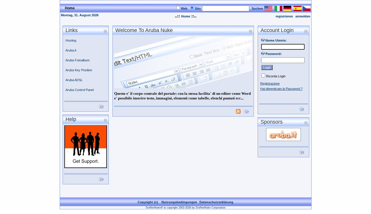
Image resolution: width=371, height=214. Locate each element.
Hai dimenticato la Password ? (281, 88)
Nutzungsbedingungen (179, 202)
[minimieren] (105, 30)
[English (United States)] (268, 9)
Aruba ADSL (74, 80)
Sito (198, 8)
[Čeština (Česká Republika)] (306, 9)
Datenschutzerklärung (216, 202)
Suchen (257, 8)
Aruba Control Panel (80, 90)
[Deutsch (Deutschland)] (287, 9)
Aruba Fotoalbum (78, 60)
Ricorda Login (275, 76)
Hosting (71, 40)
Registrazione (270, 83)
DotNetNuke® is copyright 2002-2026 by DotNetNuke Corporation (185, 207)
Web (184, 8)
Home (185, 16)
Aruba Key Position (79, 70)
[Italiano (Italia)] (278, 9)
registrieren (284, 16)
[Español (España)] (297, 9)
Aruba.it (71, 50)
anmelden (302, 16)
